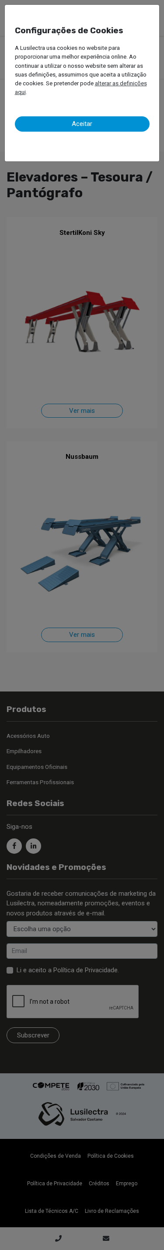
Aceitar (82, 124)
